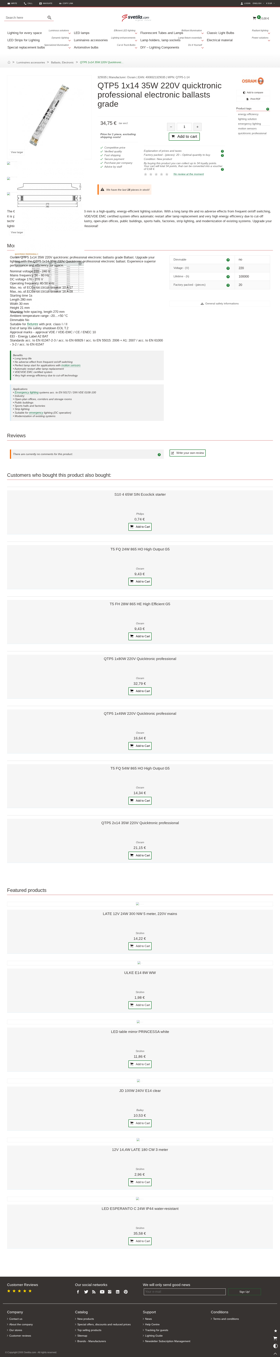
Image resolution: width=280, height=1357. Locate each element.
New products (85, 1318)
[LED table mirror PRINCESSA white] (140, 1022)
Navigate (47, 3)
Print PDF (255, 99)
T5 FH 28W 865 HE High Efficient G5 (140, 604)
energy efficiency (248, 114)
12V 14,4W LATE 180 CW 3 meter (140, 1150)
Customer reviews (20, 1335)
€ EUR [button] (271, 3)
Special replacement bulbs (38, 46)
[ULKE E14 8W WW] (140, 963)
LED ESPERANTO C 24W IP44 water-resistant (140, 1209)
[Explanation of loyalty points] (223, 169)
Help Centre (152, 1324)
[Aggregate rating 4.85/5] (20, 1290)
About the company (21, 1324)
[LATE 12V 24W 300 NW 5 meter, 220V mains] (140, 904)
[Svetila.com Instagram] (110, 1292)
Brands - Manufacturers (91, 1341)
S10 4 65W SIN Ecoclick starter (140, 494)
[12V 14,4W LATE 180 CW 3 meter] (140, 1140)
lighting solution (247, 119)
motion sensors (247, 128)
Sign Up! (244, 1291)
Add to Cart (142, 526)
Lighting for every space (38, 32)
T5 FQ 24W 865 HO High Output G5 (140, 549)
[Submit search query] (50, 18)
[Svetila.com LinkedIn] (118, 1292)
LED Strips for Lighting (38, 39)
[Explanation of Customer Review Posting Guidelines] (160, 454)
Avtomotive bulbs (104, 46)
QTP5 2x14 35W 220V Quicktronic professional (140, 823)
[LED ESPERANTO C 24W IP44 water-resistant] (140, 1199)
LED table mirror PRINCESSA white (140, 1032)
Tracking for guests (156, 1330)
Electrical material (237, 39)
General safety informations (222, 303)
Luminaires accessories (104, 39)
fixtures (32, 324)
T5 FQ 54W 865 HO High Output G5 (140, 768)
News (148, 1318)
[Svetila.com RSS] (95, 1292)
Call (30, 3)
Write (14, 3)
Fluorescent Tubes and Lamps (171, 32)
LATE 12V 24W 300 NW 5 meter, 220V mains (140, 914)
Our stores (15, 1330)
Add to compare (254, 92)
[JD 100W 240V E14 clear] (140, 1081)
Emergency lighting (26, 392)
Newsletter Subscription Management (167, 1341)
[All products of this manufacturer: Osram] (253, 81)
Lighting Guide (154, 1335)
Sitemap (82, 1335)
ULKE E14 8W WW (140, 973)
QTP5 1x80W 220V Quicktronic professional (140, 659)
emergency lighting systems (249, 124)
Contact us (15, 1318)
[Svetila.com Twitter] (87, 1292)
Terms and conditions (226, 1318)
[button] (66, 3)
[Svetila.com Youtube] (102, 1292)
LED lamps (104, 32)
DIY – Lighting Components (171, 46)
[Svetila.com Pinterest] (126, 1292)
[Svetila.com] (137, 17)
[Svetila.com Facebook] (79, 1292)
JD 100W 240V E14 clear (140, 1091)
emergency (36, 412)
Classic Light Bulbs (237, 32)
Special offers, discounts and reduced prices (104, 1324)
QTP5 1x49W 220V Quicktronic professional (140, 714)
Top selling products (89, 1330)
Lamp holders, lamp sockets (171, 39)
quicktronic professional (252, 133)
